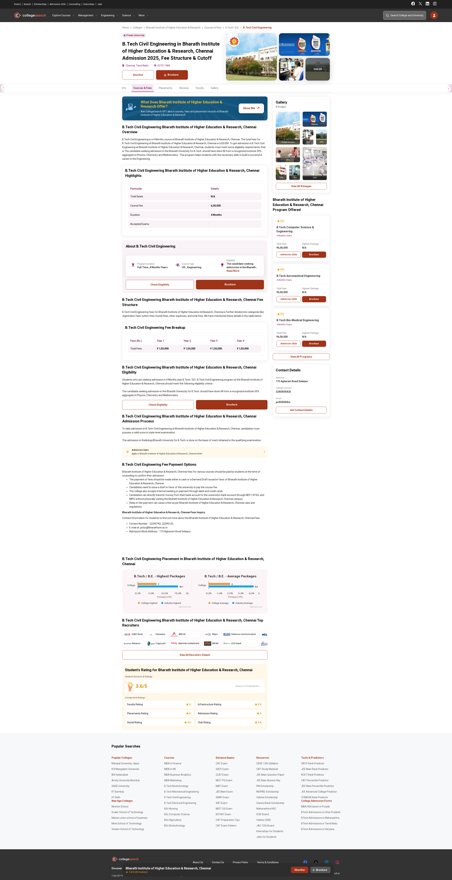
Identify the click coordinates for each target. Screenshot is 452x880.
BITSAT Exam (223, 814)
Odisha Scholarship (267, 797)
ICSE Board (262, 814)
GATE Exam (222, 769)
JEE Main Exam (224, 791)
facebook (305, 862)
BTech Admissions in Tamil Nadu (319, 823)
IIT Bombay (118, 791)
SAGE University (120, 786)
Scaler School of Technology (127, 812)
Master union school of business (129, 817)
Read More (233, 270)
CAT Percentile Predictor (315, 780)
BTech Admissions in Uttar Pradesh (320, 812)
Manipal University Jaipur (125, 763)
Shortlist (138, 74)
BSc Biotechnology (174, 825)
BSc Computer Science (177, 814)
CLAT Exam (222, 774)
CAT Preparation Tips (228, 820)
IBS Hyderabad (120, 774)
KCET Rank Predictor (312, 774)
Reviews (184, 88)
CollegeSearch (30, 15)
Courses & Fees (142, 88)
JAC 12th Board (265, 825)
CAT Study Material (267, 769)
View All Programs (301, 356)
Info (124, 88)
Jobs (99, 4)
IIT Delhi (116, 797)
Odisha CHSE (263, 820)
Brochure (314, 254)
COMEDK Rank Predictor (314, 797)
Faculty (200, 88)
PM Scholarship (265, 786)
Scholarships (40, 4)
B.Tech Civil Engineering (177, 797)
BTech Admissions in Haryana (317, 829)
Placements (165, 88)
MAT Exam (222, 786)
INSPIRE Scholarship (267, 791)
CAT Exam (221, 763)
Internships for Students (269, 831)
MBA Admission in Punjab (315, 806)
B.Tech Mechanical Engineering (181, 791)
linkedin (326, 862)
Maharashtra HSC (266, 808)
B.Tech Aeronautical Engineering (298, 276)
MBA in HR (170, 769)
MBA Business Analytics (177, 774)
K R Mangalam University (125, 769)
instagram (337, 862)
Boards (27, 4)
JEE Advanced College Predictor (319, 791)
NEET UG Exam (224, 808)
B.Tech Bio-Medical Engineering (297, 320)
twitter (316, 862)
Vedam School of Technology (128, 829)
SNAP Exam (222, 797)
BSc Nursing (171, 808)
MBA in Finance (172, 763)
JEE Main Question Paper (270, 774)
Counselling (74, 4)
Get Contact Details (301, 410)
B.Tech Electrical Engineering (180, 803)
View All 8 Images (301, 186)
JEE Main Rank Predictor (314, 769)
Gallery (214, 88)
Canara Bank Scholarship (270, 803)
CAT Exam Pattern (226, 825)
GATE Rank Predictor (312, 763)
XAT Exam (221, 803)
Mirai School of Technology (127, 823)
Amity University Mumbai (125, 780)
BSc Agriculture (173, 820)
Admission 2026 (58, 4)
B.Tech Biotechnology (176, 786)
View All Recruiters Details (195, 655)
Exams (17, 4)
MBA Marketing (173, 780)
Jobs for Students (266, 836)
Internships (88, 4)
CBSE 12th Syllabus (267, 763)
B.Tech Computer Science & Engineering (295, 229)
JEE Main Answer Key (268, 780)
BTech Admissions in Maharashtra (320, 817)
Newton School (120, 806)
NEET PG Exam (224, 780)
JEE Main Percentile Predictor (317, 786)
